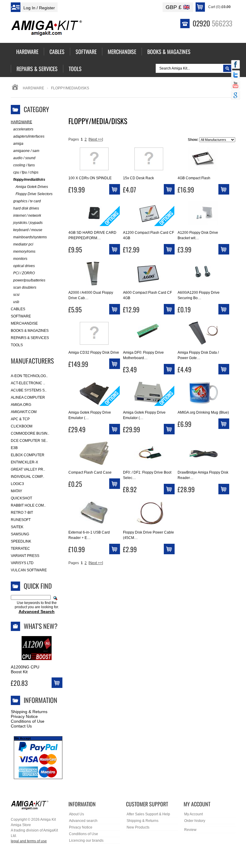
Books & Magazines (30, 331)
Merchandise (24, 323)
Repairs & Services (30, 338)
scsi (16, 295)
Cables (18, 309)
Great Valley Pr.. (28, 469)
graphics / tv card (27, 201)
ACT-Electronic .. (28, 383)
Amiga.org (21, 405)
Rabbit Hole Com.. (28, 505)
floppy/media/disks (29, 179)
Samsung (20, 534)
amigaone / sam (26, 151)
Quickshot (21, 498)
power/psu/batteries (29, 280)
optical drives (24, 266)
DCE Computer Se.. (29, 441)
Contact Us (21, 726)
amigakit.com (24, 412)
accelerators (23, 129)
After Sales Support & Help (148, 814)
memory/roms (24, 251)
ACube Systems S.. (28, 390)
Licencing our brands (86, 840)
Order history (194, 821)
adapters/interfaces (28, 136)
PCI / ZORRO (24, 273)
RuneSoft (21, 520)
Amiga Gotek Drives (32, 187)
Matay (16, 491)
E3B (14, 448)
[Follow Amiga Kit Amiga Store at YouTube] (235, 85)
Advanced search (83, 821)
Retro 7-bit (22, 512)
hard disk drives (26, 208)
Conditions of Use (27, 721)
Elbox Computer (27, 455)
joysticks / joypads (28, 223)
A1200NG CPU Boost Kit (25, 669)
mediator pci (23, 244)
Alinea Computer (28, 397)
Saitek (17, 527)
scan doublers (24, 287)
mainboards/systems (30, 237)
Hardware (33, 88)
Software (21, 316)
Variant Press (25, 556)
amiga (18, 143)
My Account (193, 814)
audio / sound (24, 158)
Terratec (20, 548)
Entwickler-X (24, 462)
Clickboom (21, 426)
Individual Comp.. (27, 477)
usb (16, 302)
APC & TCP (20, 419)
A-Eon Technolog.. (29, 376)
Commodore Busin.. (30, 433)
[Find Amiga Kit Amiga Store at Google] (235, 96)
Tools (17, 345)
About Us (76, 814)
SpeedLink (21, 541)
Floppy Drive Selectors (34, 194)
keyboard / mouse (27, 230)
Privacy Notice (24, 716)
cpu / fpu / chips (25, 172)
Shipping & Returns (29, 711)
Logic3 (17, 484)
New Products (138, 827)
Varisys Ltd (22, 563)
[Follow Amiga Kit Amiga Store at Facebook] (235, 65)
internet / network (27, 215)
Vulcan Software (29, 570)
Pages (73, 139)
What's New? (41, 626)
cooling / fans (24, 165)
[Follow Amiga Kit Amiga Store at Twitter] (235, 75)
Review (190, 830)
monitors (20, 259)
